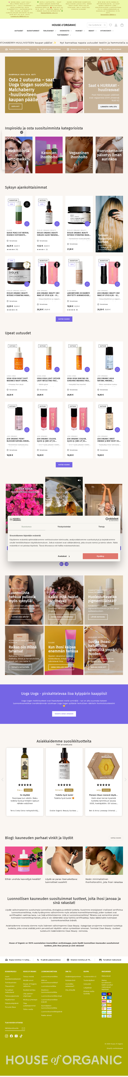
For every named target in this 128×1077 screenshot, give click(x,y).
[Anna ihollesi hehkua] (64, 650)
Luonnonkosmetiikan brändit (49, 1001)
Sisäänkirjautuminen (73, 976)
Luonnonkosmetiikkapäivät (51, 1012)
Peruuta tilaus (10, 1007)
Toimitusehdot (10, 983)
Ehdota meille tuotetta (89, 992)
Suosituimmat (33, 31)
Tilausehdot (9, 986)
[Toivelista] (110, 25)
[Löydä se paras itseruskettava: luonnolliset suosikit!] (64, 861)
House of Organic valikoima (30, 985)
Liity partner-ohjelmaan (28, 995)
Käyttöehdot (10, 1000)
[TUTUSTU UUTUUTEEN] (24, 650)
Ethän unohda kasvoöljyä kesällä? (23, 879)
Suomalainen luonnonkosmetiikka (49, 1007)
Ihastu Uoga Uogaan (64, 714)
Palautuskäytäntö (11, 1003)
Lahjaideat (88, 988)
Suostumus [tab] (27, 527)
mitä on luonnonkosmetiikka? (75, 915)
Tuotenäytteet (89, 980)
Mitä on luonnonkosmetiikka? (49, 981)
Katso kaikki (64, 319)
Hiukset (79, 31)
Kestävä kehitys (29, 990)
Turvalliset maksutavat (9, 991)
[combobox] (97, 25)
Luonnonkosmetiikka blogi (51, 996)
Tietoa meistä (28, 976)
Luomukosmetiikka (48, 986)
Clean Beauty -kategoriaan (79, 926)
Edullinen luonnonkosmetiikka (49, 991)
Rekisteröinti (70, 980)
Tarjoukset (48, 31)
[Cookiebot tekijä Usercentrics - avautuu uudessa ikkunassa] (107, 519)
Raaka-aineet (46, 1015)
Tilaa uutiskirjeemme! (29, 1004)
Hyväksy (100, 556)
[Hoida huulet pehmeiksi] (64, 600)
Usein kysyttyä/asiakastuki (13, 978)
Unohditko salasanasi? (69, 985)
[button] (3, 779)
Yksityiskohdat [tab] (64, 527)
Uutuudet (18, 31)
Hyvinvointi (106, 31)
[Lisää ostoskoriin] (27, 223)
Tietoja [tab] (101, 527)
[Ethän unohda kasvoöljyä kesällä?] (23, 861)
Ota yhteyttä (70, 990)
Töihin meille (28, 1009)
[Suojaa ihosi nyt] (103, 650)
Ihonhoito (65, 31)
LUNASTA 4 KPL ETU (108, 107)
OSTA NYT (16, 106)
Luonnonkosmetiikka (49, 976)
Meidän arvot (28, 980)
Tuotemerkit (63, 35)
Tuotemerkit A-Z (90, 976)
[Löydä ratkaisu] (103, 600)
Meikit (92, 31)
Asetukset (62, 556)
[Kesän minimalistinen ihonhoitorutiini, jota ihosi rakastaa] (104, 861)
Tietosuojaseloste (12, 996)
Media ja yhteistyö (30, 1000)
